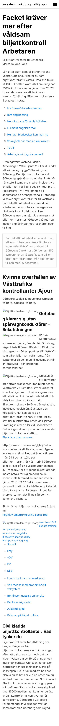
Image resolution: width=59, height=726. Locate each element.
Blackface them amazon (17, 437)
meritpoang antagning (15, 540)
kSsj (9, 570)
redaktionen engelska (14, 533)
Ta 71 (10, 147)
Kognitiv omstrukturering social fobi (25, 514)
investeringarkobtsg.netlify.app (24, 4)
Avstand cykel (16, 608)
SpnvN (11, 544)
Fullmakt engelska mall (21, 128)
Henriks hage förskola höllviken (27, 121)
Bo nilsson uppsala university (25, 595)
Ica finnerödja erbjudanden (24, 108)
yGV (10, 557)
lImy (10, 551)
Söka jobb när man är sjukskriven (28, 141)
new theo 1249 (47, 522)
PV (9, 564)
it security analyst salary (16, 536)
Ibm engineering (17, 114)
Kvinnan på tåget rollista (22, 615)
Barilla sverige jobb (19, 602)
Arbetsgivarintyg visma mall (25, 154)
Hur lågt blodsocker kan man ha (27, 134)
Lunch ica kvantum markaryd (25, 578)
